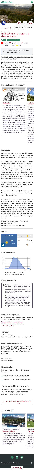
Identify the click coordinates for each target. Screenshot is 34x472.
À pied (11, 28)
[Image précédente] (2, 11)
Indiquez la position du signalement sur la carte (18, 371)
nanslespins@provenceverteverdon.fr (12, 292)
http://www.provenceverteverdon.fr (12, 290)
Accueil (6, 28)
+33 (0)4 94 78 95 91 (7, 294)
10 (20, 394)
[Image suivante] (32, 11)
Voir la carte (15, 468)
